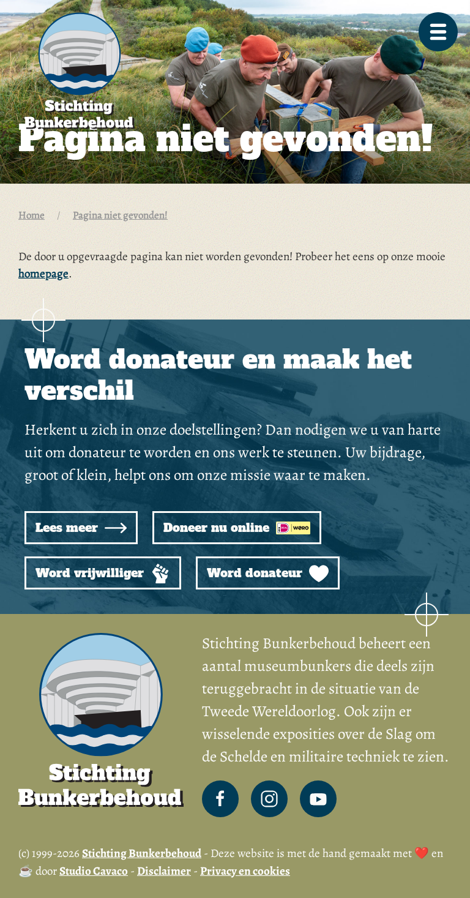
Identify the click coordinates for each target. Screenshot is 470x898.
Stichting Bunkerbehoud (141, 853)
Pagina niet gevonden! (120, 215)
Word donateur (256, 573)
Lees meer (68, 528)
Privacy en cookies (245, 871)
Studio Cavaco (93, 871)
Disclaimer (164, 871)
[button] (438, 31)
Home (31, 215)
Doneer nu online (218, 528)
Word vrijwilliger (91, 573)
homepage (43, 274)
